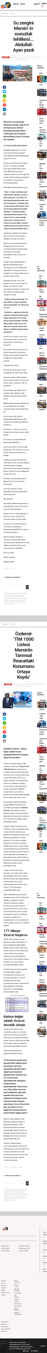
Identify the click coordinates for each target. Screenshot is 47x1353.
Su (5, 370)
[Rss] (21, 1238)
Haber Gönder (23, 1251)
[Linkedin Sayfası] (17, 1238)
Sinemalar (17, 1304)
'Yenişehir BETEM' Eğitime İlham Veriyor (42, 195)
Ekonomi (13, 624)
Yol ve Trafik (16, 1285)
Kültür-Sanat (5, 1292)
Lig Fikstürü (17, 1296)
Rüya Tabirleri (5, 1329)
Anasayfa (5, 13)
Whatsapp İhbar (24, 1248)
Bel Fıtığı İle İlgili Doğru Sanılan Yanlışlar (42, 303)
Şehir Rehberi (17, 1309)
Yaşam (3, 1295)
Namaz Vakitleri (17, 1290)
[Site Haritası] (25, 1238)
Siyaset (3, 1288)
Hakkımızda (5, 1246)
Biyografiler (5, 1326)
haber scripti (4, 1348)
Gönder (28, 587)
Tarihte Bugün (16, 1300)
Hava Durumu (17, 1281)
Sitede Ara (4, 1322)
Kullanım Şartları (24, 1246)
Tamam (35, 1351)
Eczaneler (17, 1293)
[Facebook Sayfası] (2, 1238)
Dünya (22, 4)
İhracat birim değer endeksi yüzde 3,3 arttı (42, 341)
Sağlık (3, 1290)
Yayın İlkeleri (5, 1248)
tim (9, 808)
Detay (26, 1351)
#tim (20, 1167)
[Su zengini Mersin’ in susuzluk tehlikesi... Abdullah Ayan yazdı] (17, 72)
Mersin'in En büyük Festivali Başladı (42, 405)
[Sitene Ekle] (29, 1238)
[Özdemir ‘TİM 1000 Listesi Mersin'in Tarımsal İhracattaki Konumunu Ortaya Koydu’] (17, 700)
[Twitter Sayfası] (5, 1238)
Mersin (11, 156)
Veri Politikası (5, 1251)
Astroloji (4, 1331)
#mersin (7, 569)
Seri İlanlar (17, 1306)
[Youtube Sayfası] (13, 1238)
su (27, 195)
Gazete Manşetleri (17, 1313)
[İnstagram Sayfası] (9, 1238)
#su (12, 569)
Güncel (15, 4)
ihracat (6, 838)
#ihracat (14, 1167)
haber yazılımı (6, 1346)
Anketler (4, 1324)
